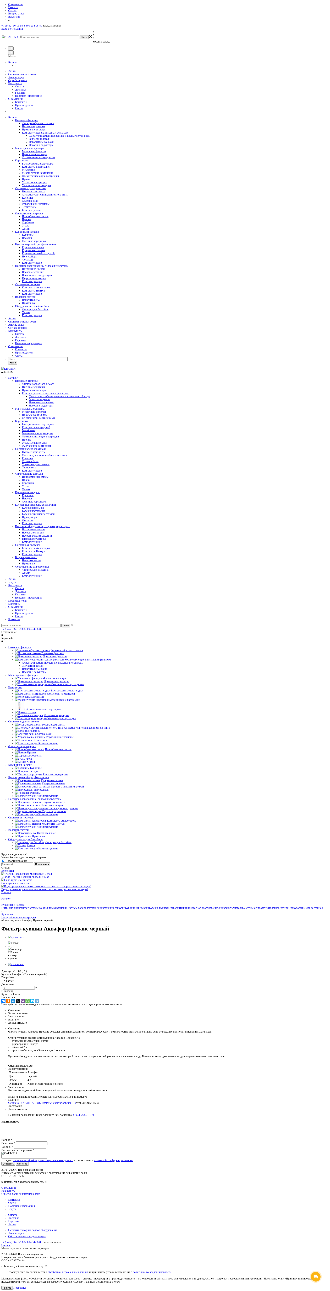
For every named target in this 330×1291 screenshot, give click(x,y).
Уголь (25, 486)
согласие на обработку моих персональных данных (43, 1160)
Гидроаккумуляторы (34, 538)
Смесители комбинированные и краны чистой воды (59, 396)
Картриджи (22, 160)
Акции (12, 71)
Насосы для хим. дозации (37, 535)
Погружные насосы (33, 529)
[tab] (165, 977)
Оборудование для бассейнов (32, 306)
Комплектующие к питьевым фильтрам (45, 393)
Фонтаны (27, 520)
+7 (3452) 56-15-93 (12, 25)
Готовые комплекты (33, 452)
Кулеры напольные (33, 507)
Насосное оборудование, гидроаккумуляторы (41, 265)
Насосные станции (33, 532)
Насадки (27, 498)
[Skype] (32, 1001)
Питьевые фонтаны (33, 386)
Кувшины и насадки (27, 231)
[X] (18, 1001)
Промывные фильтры (34, 414)
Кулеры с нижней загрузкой (38, 513)
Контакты (21, 101)
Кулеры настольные (33, 510)
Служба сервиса (17, 80)
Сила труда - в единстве (15, 883)
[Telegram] (37, 1001)
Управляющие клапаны (36, 464)
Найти (13, 362)
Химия (26, 489)
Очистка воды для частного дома (20, 1193)
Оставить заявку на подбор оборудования (32, 1230)
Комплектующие (32, 470)
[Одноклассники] (8, 1001)
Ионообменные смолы (35, 476)
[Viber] (23, 1001)
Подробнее (19, 1287)
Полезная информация (28, 95)
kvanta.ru (5, 1245)
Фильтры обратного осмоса (38, 383)
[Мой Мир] (13, 1001)
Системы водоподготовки (30, 188)
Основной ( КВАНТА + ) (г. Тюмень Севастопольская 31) (42, 1102)
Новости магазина (16, 860)
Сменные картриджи (34, 501)
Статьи (19, 108)
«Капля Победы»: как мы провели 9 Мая (25, 876)
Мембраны (28, 430)
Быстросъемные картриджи (38, 424)
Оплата (19, 86)
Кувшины (28, 495)
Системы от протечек (27, 284)
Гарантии (20, 92)
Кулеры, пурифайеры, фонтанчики (35, 244)
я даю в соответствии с (69, 1160)
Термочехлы (29, 467)
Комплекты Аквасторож (36, 548)
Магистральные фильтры (30, 148)
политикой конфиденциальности (113, 1160)
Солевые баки (30, 461)
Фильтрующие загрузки (29, 213)
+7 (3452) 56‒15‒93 (84, 1114)
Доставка (20, 89)
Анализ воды (16, 77)
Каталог (13, 62)
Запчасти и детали (39, 399)
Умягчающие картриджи (36, 445)
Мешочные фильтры (34, 411)
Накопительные (31, 560)
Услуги (12, 582)
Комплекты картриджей (36, 427)
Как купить (15, 83)
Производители (24, 105)
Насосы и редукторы (41, 405)
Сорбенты (28, 483)
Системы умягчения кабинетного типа (45, 455)
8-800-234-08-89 (33, 25)
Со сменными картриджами (38, 417)
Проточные (28, 563)
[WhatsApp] (27, 1001)
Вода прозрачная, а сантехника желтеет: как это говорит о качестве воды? (44, 889)
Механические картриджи (37, 433)
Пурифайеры (29, 517)
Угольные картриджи (34, 442)
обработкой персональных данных (68, 1272)
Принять (7, 1288)
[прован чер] (16, 937)
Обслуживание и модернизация (27, 1236)
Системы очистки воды (22, 74)
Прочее (26, 479)
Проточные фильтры (34, 390)
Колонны (27, 458)
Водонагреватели (25, 296)
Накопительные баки (41, 402)
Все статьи (7, 870)
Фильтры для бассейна (35, 569)
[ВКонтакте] (3, 1001)
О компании (15, 98)
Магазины (14, 603)
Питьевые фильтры (26, 120)
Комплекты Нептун (33, 551)
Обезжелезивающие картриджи (40, 436)
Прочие (26, 439)
